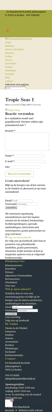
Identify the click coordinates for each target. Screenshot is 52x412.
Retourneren (12, 279)
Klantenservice (13, 265)
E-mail (10, 161)
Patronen (9, 53)
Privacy (9, 25)
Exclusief (9, 74)
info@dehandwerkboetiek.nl (20, 378)
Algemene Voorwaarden (18, 28)
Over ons (10, 285)
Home (8, 42)
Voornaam (11, 203)
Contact (8, 81)
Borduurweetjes (14, 355)
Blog (7, 77)
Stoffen (8, 56)
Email (8, 200)
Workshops (10, 70)
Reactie (10, 130)
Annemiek (14, 105)
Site (7, 166)
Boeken (8, 67)
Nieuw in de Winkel (14, 49)
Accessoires (11, 63)
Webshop (9, 46)
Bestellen (10, 268)
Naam (9, 155)
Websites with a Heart (30, 410)
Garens (8, 60)
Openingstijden (14, 21)
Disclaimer (11, 282)
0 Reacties (36, 105)
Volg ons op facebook (17, 320)
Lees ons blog (12, 317)
